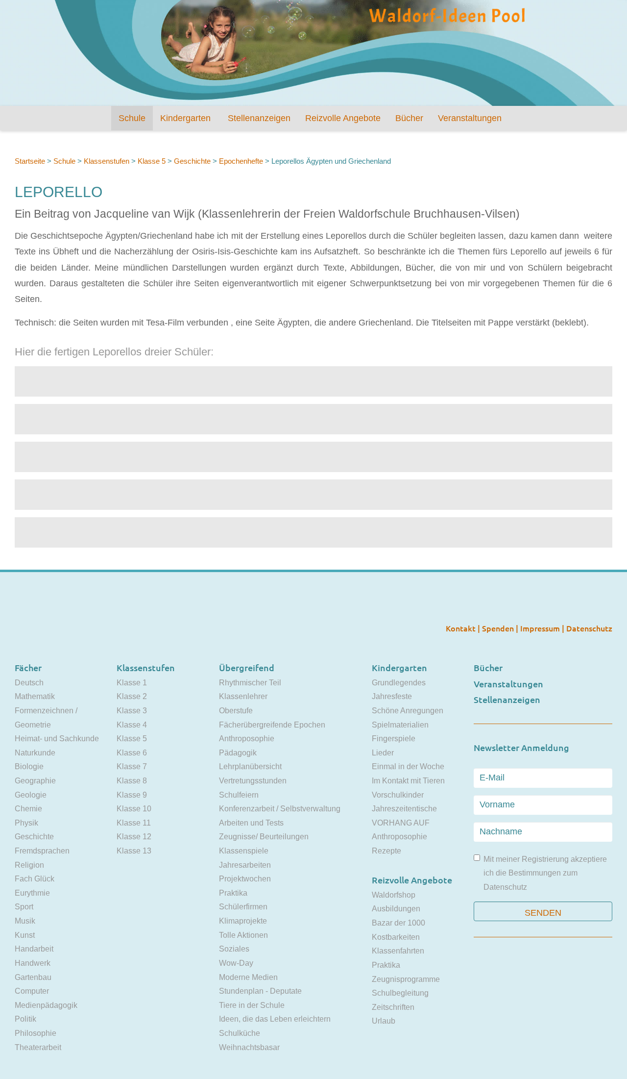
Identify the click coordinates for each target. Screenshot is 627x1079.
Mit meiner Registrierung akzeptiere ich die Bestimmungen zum (545, 873)
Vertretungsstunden (253, 781)
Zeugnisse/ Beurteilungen (264, 836)
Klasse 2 (132, 696)
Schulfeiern (239, 795)
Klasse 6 (132, 753)
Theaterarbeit (38, 1047)
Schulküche (239, 1033)
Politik (25, 1019)
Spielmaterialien (400, 725)
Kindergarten (185, 118)
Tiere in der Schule (252, 1005)
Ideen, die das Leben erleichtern (275, 1019)
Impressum (541, 628)
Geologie (31, 795)
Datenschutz (589, 628)
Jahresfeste (392, 696)
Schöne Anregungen (407, 710)
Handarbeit (34, 949)
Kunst (25, 935)
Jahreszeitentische (404, 808)
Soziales (234, 949)
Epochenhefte (241, 161)
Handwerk (32, 963)
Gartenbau (33, 977)
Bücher (409, 118)
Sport (24, 907)
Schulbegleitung (400, 993)
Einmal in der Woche (408, 766)
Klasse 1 (132, 682)
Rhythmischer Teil (250, 682)
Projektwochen (245, 879)
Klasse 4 (132, 725)
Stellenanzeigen (259, 118)
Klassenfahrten (398, 951)
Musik (25, 921)
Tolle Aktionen (243, 935)
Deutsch (29, 682)
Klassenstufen (106, 161)
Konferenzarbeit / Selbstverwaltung (279, 808)
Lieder (383, 753)
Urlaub (383, 1021)
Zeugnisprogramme (406, 979)
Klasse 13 (134, 851)
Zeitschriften (393, 1007)
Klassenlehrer (243, 696)
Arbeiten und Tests (251, 823)
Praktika (233, 893)
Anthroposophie (246, 738)
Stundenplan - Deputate (260, 991)
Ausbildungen (396, 908)
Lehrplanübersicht (250, 766)
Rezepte (386, 851)
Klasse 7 (132, 766)
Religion (29, 865)
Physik (26, 823)
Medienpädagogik (46, 1005)
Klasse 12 (134, 836)
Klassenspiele (243, 851)
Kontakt (462, 628)
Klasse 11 (134, 823)
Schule (132, 118)
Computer (32, 991)
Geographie (35, 781)
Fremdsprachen (42, 851)
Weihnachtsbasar (249, 1047)
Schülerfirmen (243, 907)
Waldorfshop (393, 895)
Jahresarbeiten (245, 865)
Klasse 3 (132, 710)
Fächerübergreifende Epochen (272, 725)
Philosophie (35, 1033)
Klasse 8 (132, 781)
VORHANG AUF (401, 823)
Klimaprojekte (243, 921)
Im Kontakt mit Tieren (408, 781)
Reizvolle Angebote (343, 118)
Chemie (28, 808)
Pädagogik (238, 753)
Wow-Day (236, 963)
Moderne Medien (248, 977)
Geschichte (192, 161)
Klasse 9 (132, 795)
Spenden (499, 628)
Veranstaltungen (470, 118)
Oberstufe (236, 710)
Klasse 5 (152, 161)
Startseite (30, 161)
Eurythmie (32, 893)
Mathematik (35, 696)
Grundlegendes (399, 682)
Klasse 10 (134, 808)
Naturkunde (35, 753)
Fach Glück (34, 879)
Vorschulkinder (398, 795)
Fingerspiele (393, 738)
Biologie (29, 766)
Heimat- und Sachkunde (57, 738)
